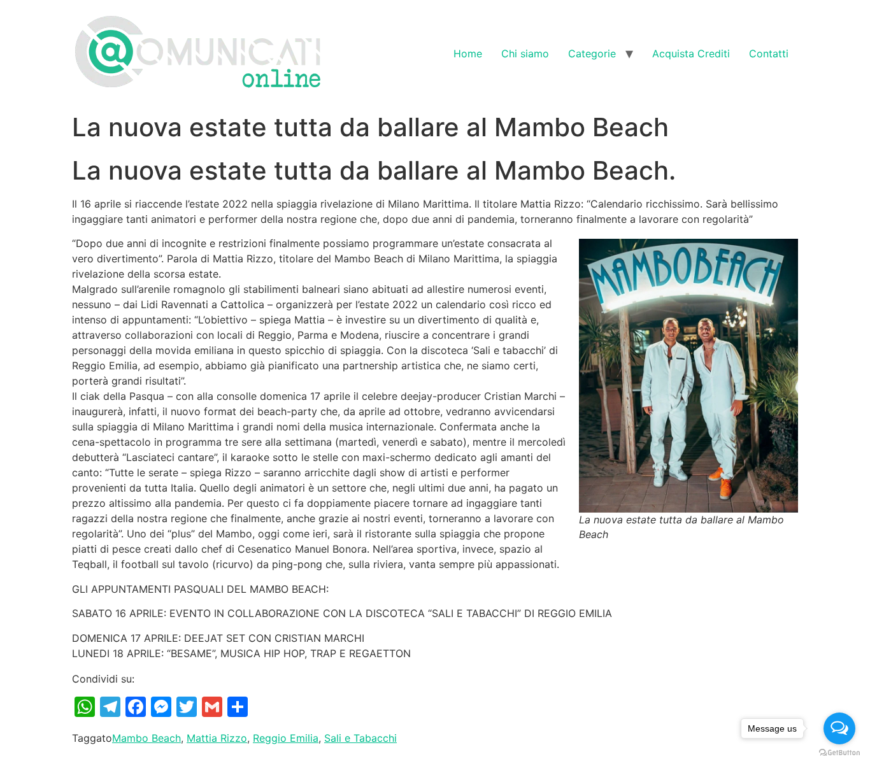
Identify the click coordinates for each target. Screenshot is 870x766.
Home (467, 53)
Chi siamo (525, 53)
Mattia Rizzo (217, 738)
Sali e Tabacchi (360, 738)
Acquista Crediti (691, 53)
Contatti (768, 53)
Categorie (592, 53)
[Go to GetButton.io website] (839, 753)
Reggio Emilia (285, 738)
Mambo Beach (146, 738)
